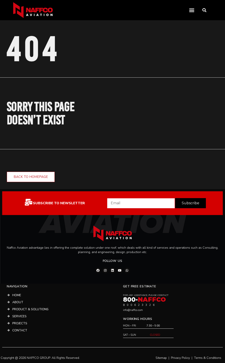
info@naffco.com (133, 310)
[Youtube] (120, 270)
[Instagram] (105, 270)
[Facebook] (98, 270)
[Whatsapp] (127, 270)
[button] (204, 10)
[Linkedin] (112, 270)
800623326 (140, 305)
